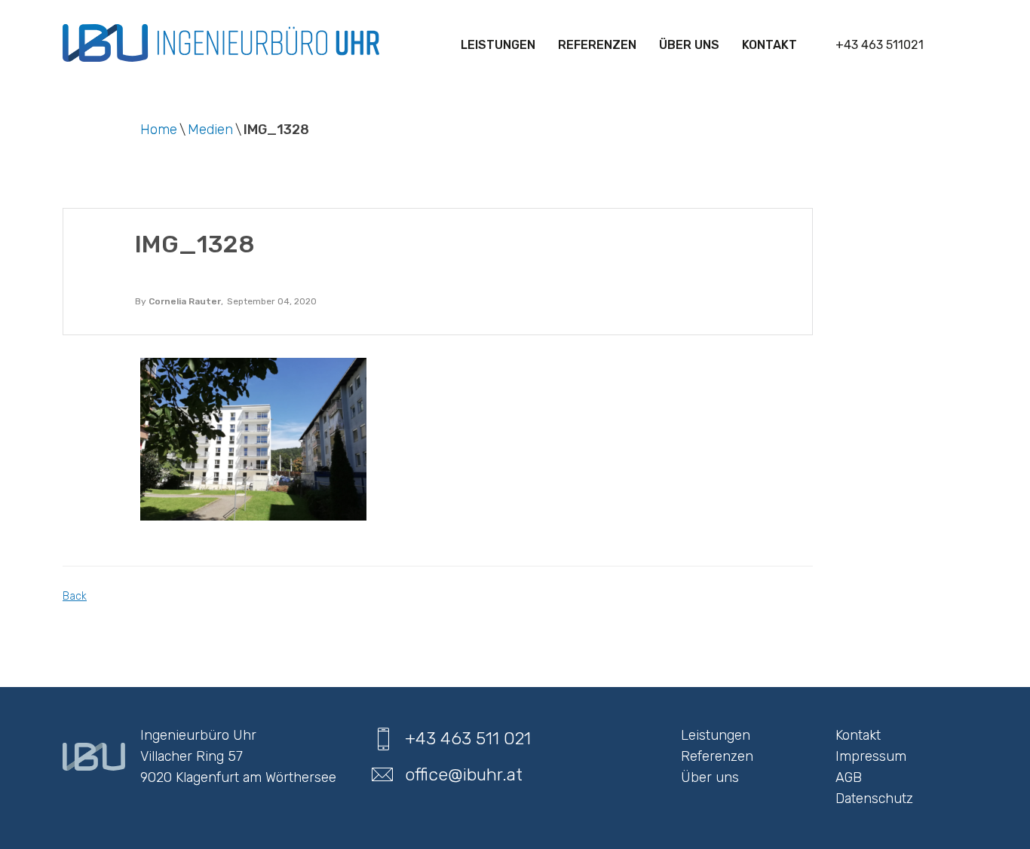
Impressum (870, 756)
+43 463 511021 (879, 45)
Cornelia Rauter (185, 301)
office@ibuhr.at (464, 774)
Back (75, 596)
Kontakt (769, 45)
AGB (848, 777)
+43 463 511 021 (468, 738)
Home (158, 129)
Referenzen (717, 756)
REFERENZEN (597, 45)
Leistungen (498, 45)
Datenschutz (874, 798)
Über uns (710, 777)
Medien (210, 129)
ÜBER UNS (689, 45)
